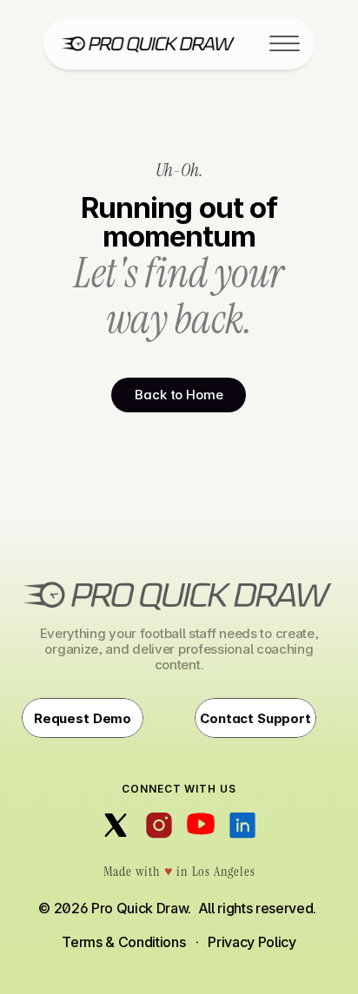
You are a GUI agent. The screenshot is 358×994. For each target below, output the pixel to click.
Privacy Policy (252, 942)
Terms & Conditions (123, 942)
